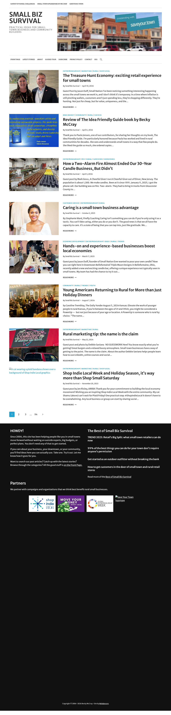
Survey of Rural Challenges (22, 4)
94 (35, 414)
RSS (95, 59)
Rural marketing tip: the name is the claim (100, 334)
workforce (109, 159)
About (40, 59)
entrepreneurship (71, 71)
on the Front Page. (73, 465)
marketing (86, 71)
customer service (71, 203)
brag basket (68, 115)
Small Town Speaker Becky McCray (52, 4)
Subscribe (63, 59)
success (98, 115)
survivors (98, 159)
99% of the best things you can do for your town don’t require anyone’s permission (123, 450)
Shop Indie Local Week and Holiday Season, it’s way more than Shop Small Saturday (108, 375)
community (81, 115)
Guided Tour (50, 59)
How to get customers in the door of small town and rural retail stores (124, 468)
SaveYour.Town (76, 4)
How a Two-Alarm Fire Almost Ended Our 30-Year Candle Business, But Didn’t (107, 166)
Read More (69, 107)
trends (121, 241)
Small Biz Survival (72, 86)
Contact (88, 59)
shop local (105, 71)
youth (92, 285)
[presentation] (34, 86)
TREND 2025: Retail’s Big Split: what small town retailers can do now (124, 439)
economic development (74, 241)
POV (83, 159)
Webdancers (104, 704)
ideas (107, 241)
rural (95, 71)
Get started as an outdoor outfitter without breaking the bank (123, 459)
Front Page (15, 59)
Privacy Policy (76, 59)
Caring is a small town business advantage (101, 207)
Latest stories (29, 59)
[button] (101, 59)
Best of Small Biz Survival (118, 476)
